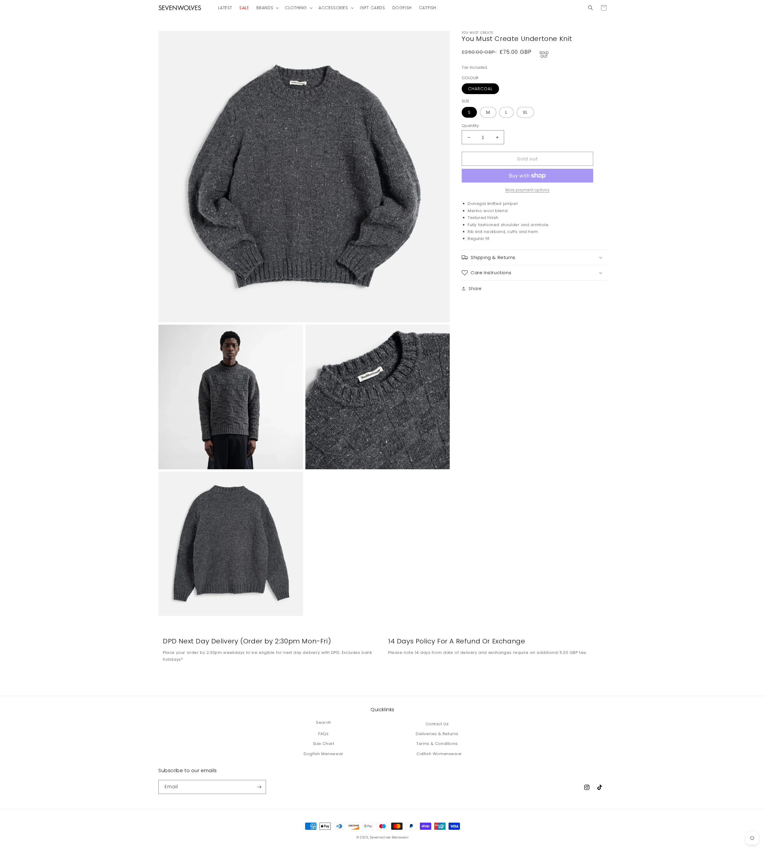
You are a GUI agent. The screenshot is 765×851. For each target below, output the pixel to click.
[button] (267, 7)
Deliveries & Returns (437, 734)
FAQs (323, 734)
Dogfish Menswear (323, 754)
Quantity (470, 125)
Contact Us (437, 724)
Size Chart (323, 743)
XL (525, 112)
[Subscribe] (259, 787)
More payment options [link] (527, 189)
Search (323, 722)
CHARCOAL (480, 89)
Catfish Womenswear (439, 754)
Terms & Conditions (437, 743)
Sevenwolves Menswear (389, 837)
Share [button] (475, 289)
